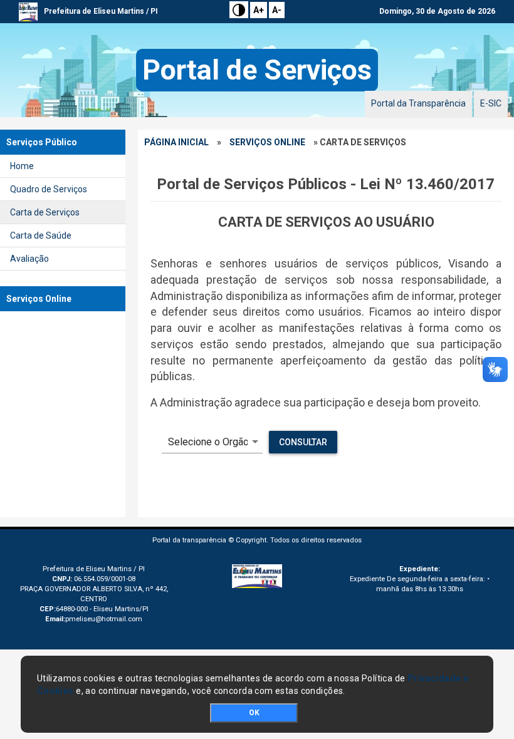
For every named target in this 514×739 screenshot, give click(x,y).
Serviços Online (267, 142)
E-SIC (490, 103)
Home (22, 166)
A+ (258, 10)
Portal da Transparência (418, 103)
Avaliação (29, 259)
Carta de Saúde (40, 235)
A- (276, 10)
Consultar (303, 442)
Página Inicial (176, 142)
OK (254, 712)
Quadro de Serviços (48, 189)
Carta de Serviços (45, 212)
